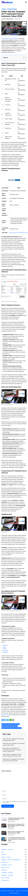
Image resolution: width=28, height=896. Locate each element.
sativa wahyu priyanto (8, 18)
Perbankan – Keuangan (7, 875)
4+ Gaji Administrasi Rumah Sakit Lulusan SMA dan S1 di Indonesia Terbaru (16, 839)
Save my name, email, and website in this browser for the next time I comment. (14, 802)
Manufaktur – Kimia (6, 864)
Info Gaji (3, 9)
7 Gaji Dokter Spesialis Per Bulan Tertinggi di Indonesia (16, 818)
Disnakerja (5, 714)
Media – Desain (5, 867)
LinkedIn (4, 649)
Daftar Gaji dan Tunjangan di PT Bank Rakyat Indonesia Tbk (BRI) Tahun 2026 (16, 826)
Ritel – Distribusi (5, 877)
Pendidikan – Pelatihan (7, 872)
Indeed (4, 647)
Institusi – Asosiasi (6, 857)
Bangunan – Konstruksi (7, 849)
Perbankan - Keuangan (11, 9)
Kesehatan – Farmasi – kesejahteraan (10, 859)
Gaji (2, 852)
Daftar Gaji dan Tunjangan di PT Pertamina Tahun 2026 (16, 832)
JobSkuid (4, 652)
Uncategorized (5, 880)
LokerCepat (5, 650)
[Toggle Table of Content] (23, 58)
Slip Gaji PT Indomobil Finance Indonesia (12, 728)
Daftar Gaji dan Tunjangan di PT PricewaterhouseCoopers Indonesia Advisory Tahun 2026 (12, 749)
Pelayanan (4, 870)
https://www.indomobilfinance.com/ (18, 232)
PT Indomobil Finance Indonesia (9, 38)
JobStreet (5, 645)
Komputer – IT (4, 862)
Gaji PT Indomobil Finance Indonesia (11, 724)
